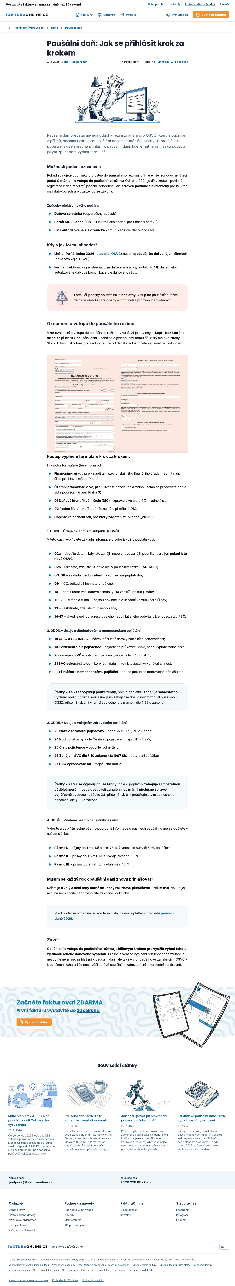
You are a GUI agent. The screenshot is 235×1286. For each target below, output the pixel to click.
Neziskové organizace (22, 1219)
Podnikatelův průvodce (200, 4)
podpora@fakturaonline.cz (31, 1182)
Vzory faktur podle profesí (23, 1259)
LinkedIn (163, 61)
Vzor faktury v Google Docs (136, 1259)
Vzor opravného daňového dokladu (134, 1270)
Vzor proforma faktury (144, 1265)
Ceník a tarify (17, 1209)
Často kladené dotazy (22, 1214)
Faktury (87, 15)
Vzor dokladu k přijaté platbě (175, 1265)
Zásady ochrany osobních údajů (28, 1280)
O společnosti (128, 1209)
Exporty (109, 15)
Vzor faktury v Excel (51, 1259)
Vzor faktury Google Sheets (103, 1259)
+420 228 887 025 (135, 1182)
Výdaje (131, 15)
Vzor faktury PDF (163, 1259)
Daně (54, 27)
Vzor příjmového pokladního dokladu (29, 1265)
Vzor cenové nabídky (63, 1265)
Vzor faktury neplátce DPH (23, 1270)
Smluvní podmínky (93, 1280)
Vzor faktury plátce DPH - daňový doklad (63, 1270)
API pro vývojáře (75, 1225)
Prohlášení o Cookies (65, 1280)
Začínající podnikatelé (22, 1230)
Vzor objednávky (203, 1265)
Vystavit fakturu (37, 1022)
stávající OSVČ (109, 254)
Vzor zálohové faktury (100, 1270)
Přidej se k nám (18, 1225)
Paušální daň (73, 27)
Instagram (182, 1214)
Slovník (224, 4)
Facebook (181, 61)
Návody (175, 4)
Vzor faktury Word (74, 1259)
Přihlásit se (180, 15)
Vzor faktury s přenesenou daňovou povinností (103, 1265)
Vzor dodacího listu (185, 1259)
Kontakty (125, 1214)
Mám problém (157, 4)
